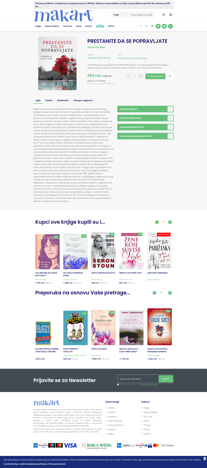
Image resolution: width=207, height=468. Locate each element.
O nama (111, 408)
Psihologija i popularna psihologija (132, 58)
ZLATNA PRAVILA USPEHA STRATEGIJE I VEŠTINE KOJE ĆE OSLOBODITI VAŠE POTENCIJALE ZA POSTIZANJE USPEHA (47, 350)
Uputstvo (112, 429)
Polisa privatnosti (115, 425)
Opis (38, 100)
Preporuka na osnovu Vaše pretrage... (82, 292)
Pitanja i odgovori (83, 100)
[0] (171, 15)
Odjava (111, 434)
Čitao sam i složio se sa (138, 384)
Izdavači (147, 434)
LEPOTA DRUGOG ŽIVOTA (103, 273)
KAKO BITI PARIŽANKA (157, 273)
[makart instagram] (146, 26)
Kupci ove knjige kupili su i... (70, 222)
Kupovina (112, 416)
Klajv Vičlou (68, 355)
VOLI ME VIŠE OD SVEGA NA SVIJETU (46, 274)
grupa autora (153, 279)
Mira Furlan (40, 279)
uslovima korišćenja (149, 384)
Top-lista (148, 416)
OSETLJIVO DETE (99, 349)
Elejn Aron (96, 355)
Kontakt (111, 412)
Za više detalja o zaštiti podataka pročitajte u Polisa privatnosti (35, 464)
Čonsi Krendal (153, 355)
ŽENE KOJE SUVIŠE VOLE (130, 273)
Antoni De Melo (96, 47)
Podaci (48, 100)
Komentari (63, 100)
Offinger (147, 425)
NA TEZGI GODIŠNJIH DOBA (73, 274)
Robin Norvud (125, 279)
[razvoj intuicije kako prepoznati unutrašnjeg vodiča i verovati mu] (131, 328)
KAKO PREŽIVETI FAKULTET (70, 350)
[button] (157, 222)
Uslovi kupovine (115, 421)
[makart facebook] (140, 26)
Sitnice (147, 429)
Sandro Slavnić (69, 279)
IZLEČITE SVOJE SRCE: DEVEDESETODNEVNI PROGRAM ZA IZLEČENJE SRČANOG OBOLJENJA (158, 350)
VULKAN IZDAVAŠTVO (98, 58)
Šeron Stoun (97, 279)
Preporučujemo (151, 412)
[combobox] (120, 15)
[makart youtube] (152, 26)
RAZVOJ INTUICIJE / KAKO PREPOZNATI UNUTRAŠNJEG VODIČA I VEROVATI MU (130, 350)
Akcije (146, 421)
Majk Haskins (80, 355)
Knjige (146, 408)
